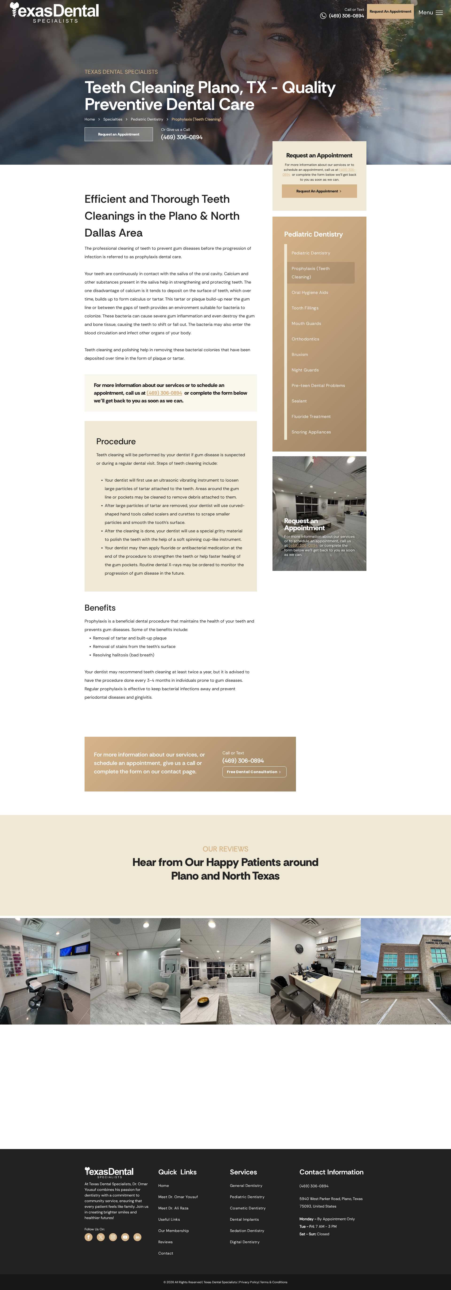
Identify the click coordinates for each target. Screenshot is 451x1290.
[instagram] (113, 1237)
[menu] (439, 13)
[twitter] (101, 1237)
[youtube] (125, 1237)
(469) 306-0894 (346, 16)
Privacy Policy (249, 1282)
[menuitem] (321, 253)
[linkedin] (137, 1237)
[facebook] (89, 1237)
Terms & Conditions (274, 1282)
